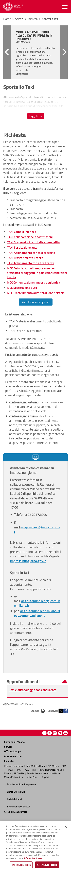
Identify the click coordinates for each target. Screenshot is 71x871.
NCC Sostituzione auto (22, 287)
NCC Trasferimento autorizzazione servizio (36, 293)
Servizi (19, 19)
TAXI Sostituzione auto (22, 247)
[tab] (35, 457)
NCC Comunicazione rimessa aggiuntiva (33, 282)
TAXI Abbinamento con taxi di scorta (31, 252)
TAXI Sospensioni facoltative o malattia (33, 242)
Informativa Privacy (33, 858)
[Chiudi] (65, 826)
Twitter (60, 711)
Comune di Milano (14, 742)
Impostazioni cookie (21, 864)
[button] (7, 52)
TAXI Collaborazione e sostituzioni (30, 237)
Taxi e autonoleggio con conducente (32, 690)
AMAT (19, 769)
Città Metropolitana (35, 765)
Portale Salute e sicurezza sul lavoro (44, 773)
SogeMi (45, 777)
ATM (64, 765)
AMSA (10, 769)
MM (34, 769)
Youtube (55, 733)
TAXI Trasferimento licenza (25, 257)
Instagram (60, 733)
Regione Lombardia (13, 765)
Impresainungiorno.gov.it (28, 560)
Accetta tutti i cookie (47, 864)
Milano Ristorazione (14, 777)
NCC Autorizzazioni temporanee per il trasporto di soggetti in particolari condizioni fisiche (37, 272)
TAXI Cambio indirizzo (21, 231)
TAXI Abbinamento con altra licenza (30, 263)
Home (7, 19)
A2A (27, 769)
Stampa (38, 710)
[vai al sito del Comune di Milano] (13, 6)
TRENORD (19, 773)
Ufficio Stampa (12, 751)
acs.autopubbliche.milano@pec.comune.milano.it (37, 613)
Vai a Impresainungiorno (35, 302)
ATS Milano (53, 765)
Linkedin (65, 733)
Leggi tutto (35, 116)
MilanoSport (33, 777)
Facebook (65, 711)
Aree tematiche (12, 756)
